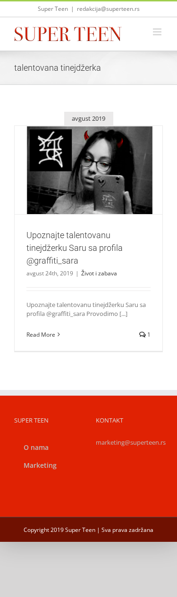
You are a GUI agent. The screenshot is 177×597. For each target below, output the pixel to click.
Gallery (99, 153)
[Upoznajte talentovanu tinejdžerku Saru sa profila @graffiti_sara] (88, 170)
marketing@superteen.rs (131, 442)
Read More (40, 335)
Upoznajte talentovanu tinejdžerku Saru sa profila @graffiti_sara (77, 153)
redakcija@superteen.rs (108, 9)
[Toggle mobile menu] (158, 32)
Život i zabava (89, 191)
